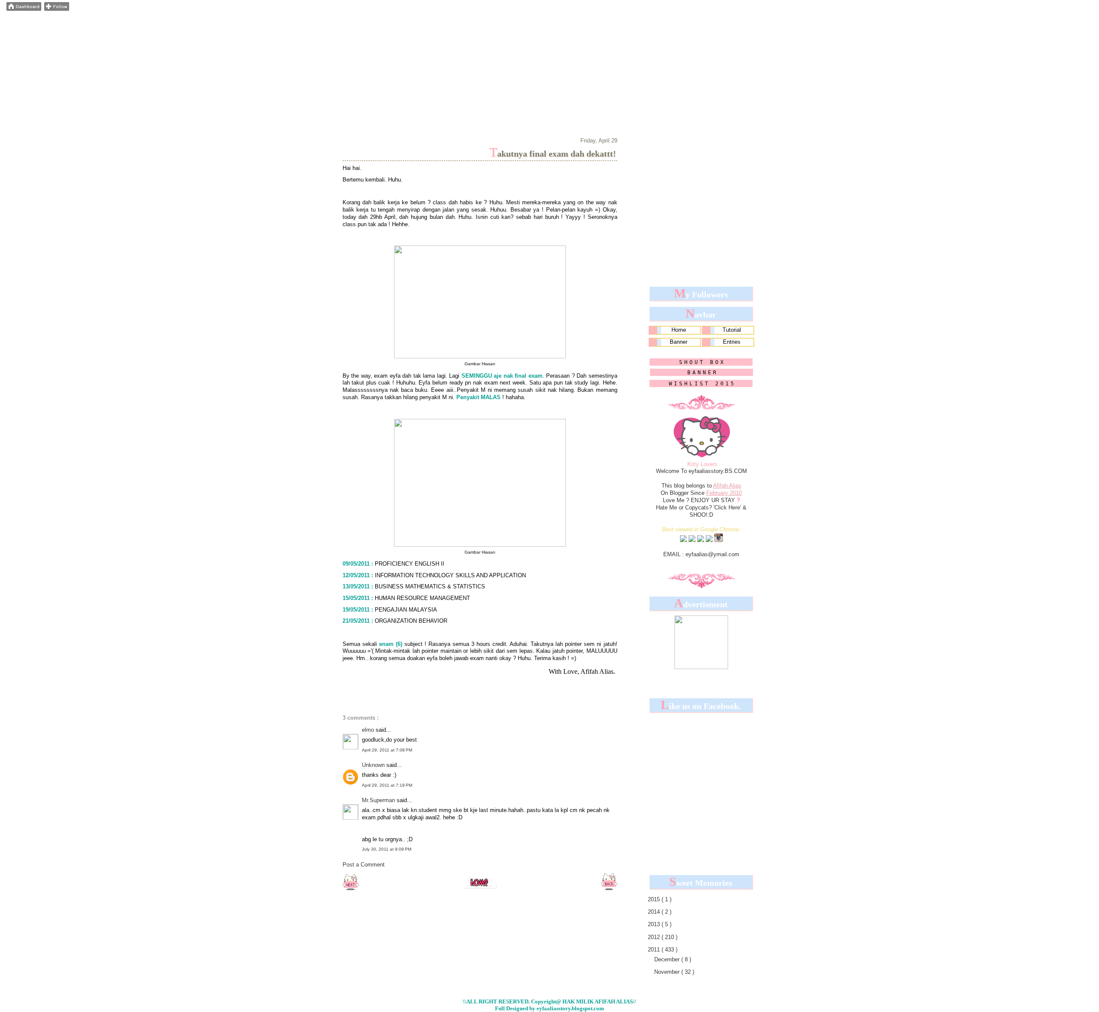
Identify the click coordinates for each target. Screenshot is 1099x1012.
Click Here (727, 507)
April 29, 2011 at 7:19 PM (387, 785)
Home (678, 330)
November (667, 972)
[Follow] (56, 9)
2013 (655, 924)
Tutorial (732, 330)
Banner (678, 342)
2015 (655, 899)
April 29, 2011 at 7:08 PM (387, 750)
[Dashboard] (23, 9)
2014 (655, 912)
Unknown (374, 765)
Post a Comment (364, 864)
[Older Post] (609, 888)
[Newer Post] (351, 888)
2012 (655, 937)
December (667, 959)
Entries (732, 342)
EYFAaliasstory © (391, 23)
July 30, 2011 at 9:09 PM (386, 849)
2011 (655, 949)
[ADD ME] (683, 540)
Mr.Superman (379, 800)
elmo (369, 730)
